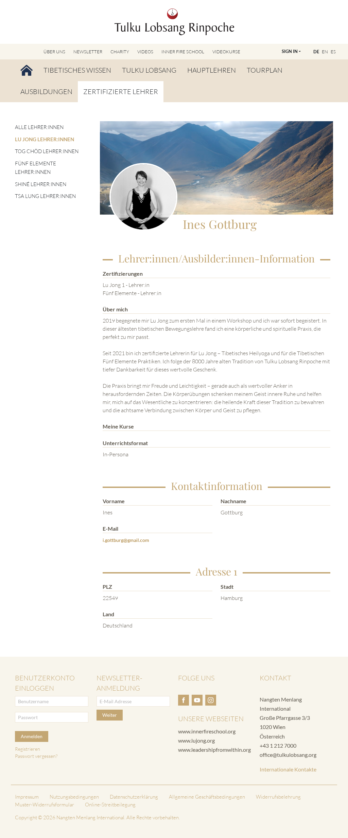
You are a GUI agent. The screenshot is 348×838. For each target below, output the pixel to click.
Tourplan (264, 70)
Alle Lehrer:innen (39, 127)
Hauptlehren (211, 70)
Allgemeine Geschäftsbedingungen (207, 797)
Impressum (27, 797)
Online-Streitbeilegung (110, 804)
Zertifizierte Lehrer (120, 91)
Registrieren (27, 749)
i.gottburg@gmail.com (126, 540)
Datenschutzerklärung (134, 797)
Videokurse (226, 51)
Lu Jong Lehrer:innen (44, 139)
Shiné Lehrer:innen (40, 184)
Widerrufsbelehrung (278, 797)
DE (316, 51)
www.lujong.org (196, 740)
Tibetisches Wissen (77, 70)
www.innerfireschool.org (207, 731)
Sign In (290, 51)
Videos (145, 51)
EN (325, 51)
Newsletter (87, 51)
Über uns (54, 51)
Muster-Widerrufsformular (44, 804)
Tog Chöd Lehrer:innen (47, 151)
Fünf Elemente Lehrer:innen (35, 168)
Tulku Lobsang (149, 70)
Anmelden (31, 736)
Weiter (109, 715)
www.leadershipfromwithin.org (214, 749)
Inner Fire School (182, 51)
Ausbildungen (46, 91)
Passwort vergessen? (36, 756)
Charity (119, 51)
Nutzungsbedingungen (74, 797)
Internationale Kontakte (288, 769)
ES (333, 51)
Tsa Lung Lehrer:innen (45, 196)
